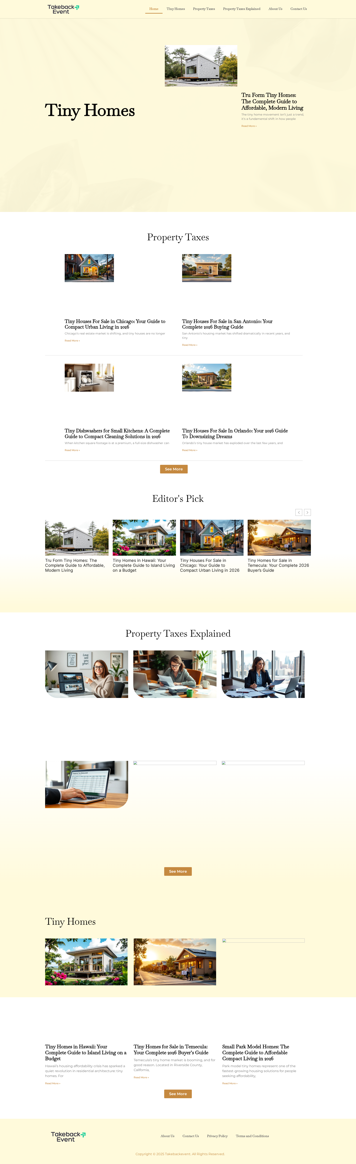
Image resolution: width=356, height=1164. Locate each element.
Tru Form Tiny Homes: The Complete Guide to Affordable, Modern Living (272, 101)
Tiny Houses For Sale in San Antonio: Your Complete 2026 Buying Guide (227, 324)
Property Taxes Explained (241, 9)
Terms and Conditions (252, 1136)
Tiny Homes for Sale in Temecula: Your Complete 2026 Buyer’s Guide (278, 565)
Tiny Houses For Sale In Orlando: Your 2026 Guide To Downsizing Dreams (235, 434)
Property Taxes (204, 9)
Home (153, 9)
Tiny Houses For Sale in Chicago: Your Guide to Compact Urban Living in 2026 (115, 324)
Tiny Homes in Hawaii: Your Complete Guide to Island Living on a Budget (144, 565)
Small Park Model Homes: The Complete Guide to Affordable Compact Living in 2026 (255, 1052)
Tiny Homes (176, 9)
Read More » (249, 125)
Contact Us (298, 9)
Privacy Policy (217, 1136)
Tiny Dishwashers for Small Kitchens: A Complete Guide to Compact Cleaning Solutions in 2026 (117, 434)
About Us (275, 9)
